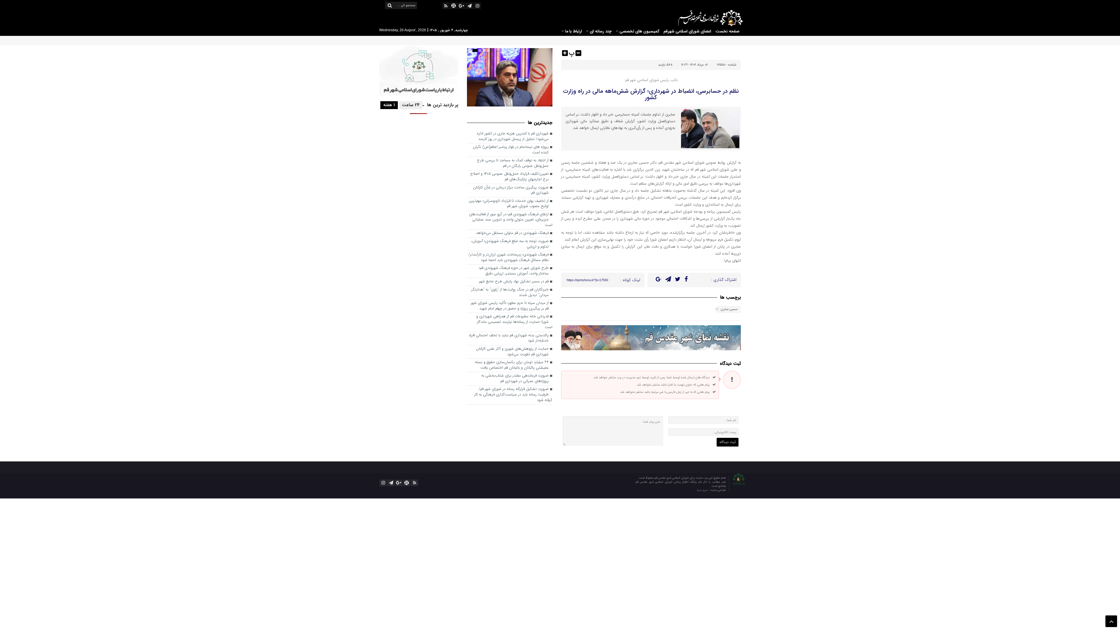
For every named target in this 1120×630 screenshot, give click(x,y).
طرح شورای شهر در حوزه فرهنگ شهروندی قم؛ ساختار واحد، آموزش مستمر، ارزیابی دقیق (514, 270)
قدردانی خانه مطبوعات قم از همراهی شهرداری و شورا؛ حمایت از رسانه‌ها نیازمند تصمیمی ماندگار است (514, 322)
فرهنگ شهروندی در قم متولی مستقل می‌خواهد (512, 233)
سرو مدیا (702, 490)
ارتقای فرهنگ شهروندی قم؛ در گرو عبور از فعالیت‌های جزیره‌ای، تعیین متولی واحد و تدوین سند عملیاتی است (510, 220)
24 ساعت (411, 105)
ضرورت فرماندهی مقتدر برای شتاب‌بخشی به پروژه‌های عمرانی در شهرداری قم (515, 378)
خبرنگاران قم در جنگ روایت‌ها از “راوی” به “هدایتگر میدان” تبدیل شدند (510, 292)
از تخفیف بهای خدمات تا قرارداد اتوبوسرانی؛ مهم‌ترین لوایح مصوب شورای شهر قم (509, 203)
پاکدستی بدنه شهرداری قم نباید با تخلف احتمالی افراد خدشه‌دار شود (508, 338)
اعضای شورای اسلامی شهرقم (687, 31)
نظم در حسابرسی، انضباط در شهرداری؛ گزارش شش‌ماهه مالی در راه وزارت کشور (651, 94)
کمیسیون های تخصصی (639, 31)
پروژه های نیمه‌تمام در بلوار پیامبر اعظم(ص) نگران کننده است (511, 149)
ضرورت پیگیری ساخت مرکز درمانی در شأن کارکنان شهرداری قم (511, 190)
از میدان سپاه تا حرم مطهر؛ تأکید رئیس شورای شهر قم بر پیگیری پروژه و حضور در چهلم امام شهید (510, 306)
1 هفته (389, 105)
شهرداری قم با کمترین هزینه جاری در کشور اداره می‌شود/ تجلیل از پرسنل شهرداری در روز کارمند (513, 136)
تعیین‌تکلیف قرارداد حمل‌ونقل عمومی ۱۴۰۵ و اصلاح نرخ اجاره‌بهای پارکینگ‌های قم (509, 176)
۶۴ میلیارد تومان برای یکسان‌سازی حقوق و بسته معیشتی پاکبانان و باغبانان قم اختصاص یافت (512, 365)
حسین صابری (729, 309)
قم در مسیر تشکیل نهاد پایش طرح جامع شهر (514, 281)
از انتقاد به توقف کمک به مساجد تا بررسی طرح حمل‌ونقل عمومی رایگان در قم (513, 163)
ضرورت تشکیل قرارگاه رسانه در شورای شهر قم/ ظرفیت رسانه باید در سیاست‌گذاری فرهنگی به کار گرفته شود (513, 394)
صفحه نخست (727, 31)
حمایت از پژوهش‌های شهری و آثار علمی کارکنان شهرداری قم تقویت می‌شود (512, 351)
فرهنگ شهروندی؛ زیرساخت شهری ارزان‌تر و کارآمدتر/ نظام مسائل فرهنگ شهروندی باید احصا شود (508, 257)
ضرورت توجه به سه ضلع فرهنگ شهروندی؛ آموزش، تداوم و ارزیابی (510, 244)
